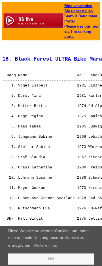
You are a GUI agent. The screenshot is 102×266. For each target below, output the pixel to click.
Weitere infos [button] (45, 245)
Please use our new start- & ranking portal (81, 31)
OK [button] (51, 259)
